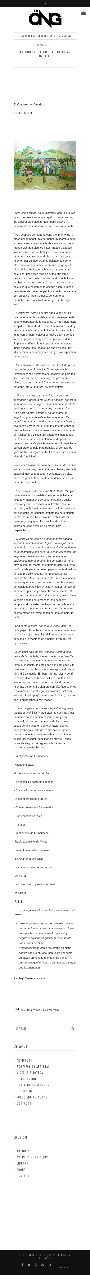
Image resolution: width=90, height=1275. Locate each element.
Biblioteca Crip (29, 1091)
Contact (23, 1176)
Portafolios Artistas (33, 1066)
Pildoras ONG (27, 1079)
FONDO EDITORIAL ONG (32, 1097)
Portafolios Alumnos (33, 1085)
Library (22, 1163)
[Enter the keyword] (72, 1028)
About (21, 1169)
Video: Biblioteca (30, 1072)
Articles (23, 1151)
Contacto (24, 1103)
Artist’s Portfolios (32, 1157)
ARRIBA (61, 1267)
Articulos (27, 52)
